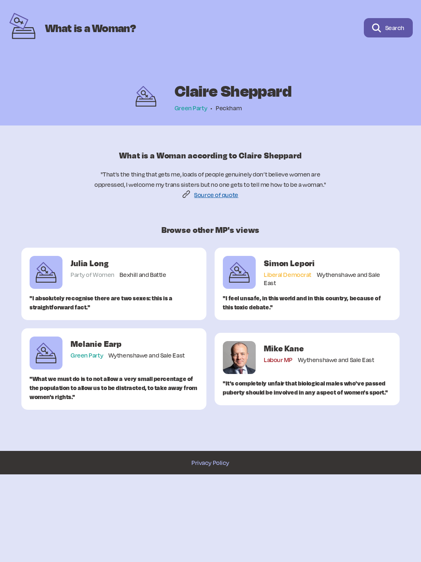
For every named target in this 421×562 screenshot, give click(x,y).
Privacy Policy (210, 462)
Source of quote (216, 194)
